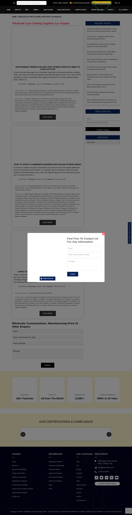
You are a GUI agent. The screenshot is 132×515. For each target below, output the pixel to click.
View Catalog (48, 278)
